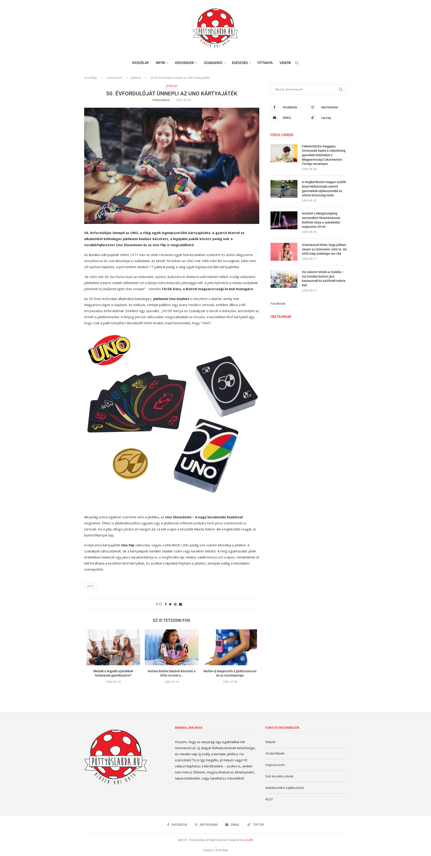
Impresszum (275, 764)
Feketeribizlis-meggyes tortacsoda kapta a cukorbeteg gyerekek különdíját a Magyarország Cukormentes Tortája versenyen (323, 155)
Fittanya (265, 63)
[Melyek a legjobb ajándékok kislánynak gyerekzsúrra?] (113, 647)
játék (90, 586)
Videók (285, 63)
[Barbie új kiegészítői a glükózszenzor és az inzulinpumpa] (230, 647)
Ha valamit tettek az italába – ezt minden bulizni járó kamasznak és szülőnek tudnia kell (323, 278)
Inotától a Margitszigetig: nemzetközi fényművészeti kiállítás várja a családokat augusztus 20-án (321, 220)
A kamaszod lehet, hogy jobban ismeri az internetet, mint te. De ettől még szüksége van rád (324, 249)
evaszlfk (248, 840)
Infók (160, 63)
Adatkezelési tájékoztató (284, 787)
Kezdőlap (140, 63)
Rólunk (270, 742)
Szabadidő (213, 63)
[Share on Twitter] (170, 604)
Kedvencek (184, 63)
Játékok (136, 78)
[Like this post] (160, 604)
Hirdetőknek (274, 753)
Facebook (277, 303)
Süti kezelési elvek (279, 776)
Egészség (240, 63)
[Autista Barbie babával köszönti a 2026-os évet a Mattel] (172, 647)
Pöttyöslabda (161, 100)
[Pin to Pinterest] (175, 604)
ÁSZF (269, 799)
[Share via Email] (180, 604)
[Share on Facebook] (166, 604)
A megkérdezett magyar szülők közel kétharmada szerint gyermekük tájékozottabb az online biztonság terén (324, 188)
